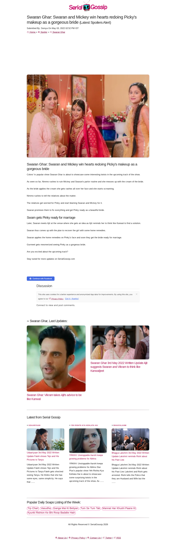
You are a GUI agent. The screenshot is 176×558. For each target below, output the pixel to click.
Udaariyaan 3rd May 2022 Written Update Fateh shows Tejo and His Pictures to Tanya (43, 456)
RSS (118, 538)
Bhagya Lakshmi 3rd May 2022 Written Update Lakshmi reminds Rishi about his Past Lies (130, 456)
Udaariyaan (34, 425)
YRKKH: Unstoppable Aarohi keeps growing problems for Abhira (86, 457)
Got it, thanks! (72, 298)
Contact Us (95, 538)
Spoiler (43, 32)
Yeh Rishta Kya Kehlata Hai (84, 425)
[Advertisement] (88, 55)
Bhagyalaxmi (120, 425)
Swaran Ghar (58, 32)
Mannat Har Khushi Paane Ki (119, 508)
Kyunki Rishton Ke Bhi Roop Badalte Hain (51, 512)
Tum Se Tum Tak (90, 508)
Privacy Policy (57, 299)
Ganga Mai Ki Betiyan (65, 508)
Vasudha (46, 508)
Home (32, 32)
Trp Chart (33, 508)
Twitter (108, 538)
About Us (62, 538)
